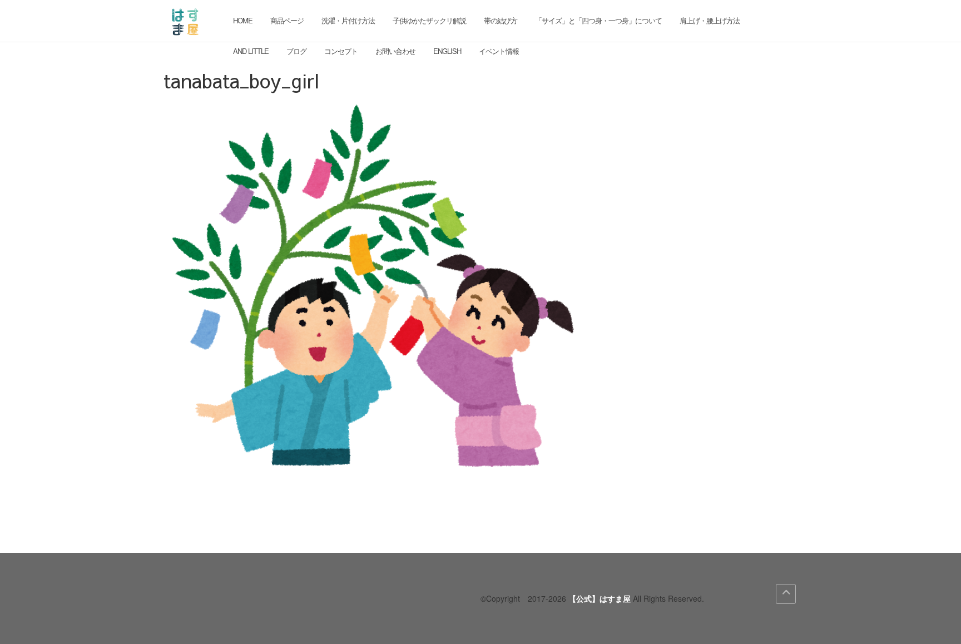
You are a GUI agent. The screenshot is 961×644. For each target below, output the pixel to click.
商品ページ (287, 20)
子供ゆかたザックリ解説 (429, 20)
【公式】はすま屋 (599, 598)
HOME (242, 20)
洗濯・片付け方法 (348, 20)
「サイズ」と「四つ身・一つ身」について (598, 20)
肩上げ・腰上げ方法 (710, 20)
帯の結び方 (500, 20)
